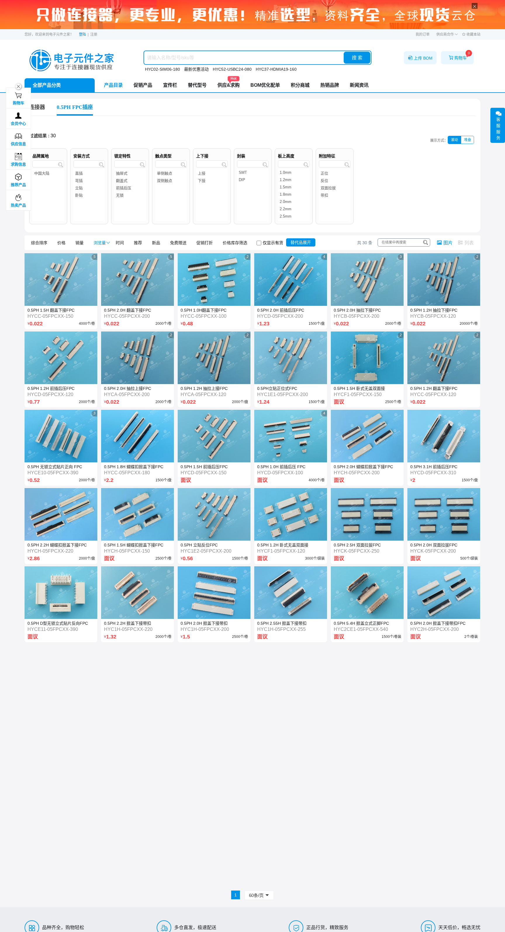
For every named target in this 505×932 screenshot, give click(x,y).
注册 (93, 34)
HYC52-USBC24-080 (232, 69)
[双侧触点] (171, 180)
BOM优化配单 (265, 85)
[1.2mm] (293, 180)
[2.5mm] (293, 217)
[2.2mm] (293, 210)
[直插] (89, 173)
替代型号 (197, 85)
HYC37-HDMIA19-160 (276, 69)
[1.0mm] (293, 173)
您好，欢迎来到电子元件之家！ (49, 34)
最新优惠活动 (196, 69)
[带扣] (334, 195)
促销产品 (143, 85)
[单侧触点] (171, 173)
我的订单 (423, 34)
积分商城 (300, 85)
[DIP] (252, 180)
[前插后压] (130, 188)
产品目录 (113, 85)
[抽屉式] (130, 173)
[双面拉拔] (334, 188)
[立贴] (89, 188)
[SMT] (252, 173)
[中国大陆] (48, 173)
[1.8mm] (293, 195)
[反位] (334, 180)
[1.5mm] (293, 188)
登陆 (82, 34)
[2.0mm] (293, 202)
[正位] (334, 173)
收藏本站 (473, 34)
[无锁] (130, 195)
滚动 (454, 140)
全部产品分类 (47, 85)
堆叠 (467, 140)
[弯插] (89, 180)
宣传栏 (170, 85)
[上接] (211, 173)
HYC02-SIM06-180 (162, 69)
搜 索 (357, 57)
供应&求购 (228, 83)
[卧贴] (89, 195)
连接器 (37, 107)
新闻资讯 (359, 85)
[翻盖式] (130, 180)
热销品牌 (329, 85)
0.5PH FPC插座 (75, 107)
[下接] (211, 180)
